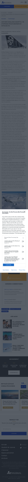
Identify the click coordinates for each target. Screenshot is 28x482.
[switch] (22, 241)
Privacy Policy (22, 270)
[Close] (25, 212)
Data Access (14, 270)
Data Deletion (6, 270)
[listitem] (14, 238)
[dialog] (14, 241)
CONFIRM (8, 264)
